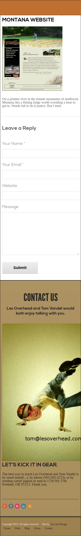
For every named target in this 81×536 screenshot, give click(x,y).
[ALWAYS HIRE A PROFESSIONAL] (16, 6)
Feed (29, 506)
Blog (27, 528)
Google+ (4, 506)
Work (17, 528)
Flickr (17, 506)
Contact (48, 528)
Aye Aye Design (58, 524)
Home (7, 528)
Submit (20, 268)
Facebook (11, 506)
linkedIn (23, 506)
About (37, 528)
